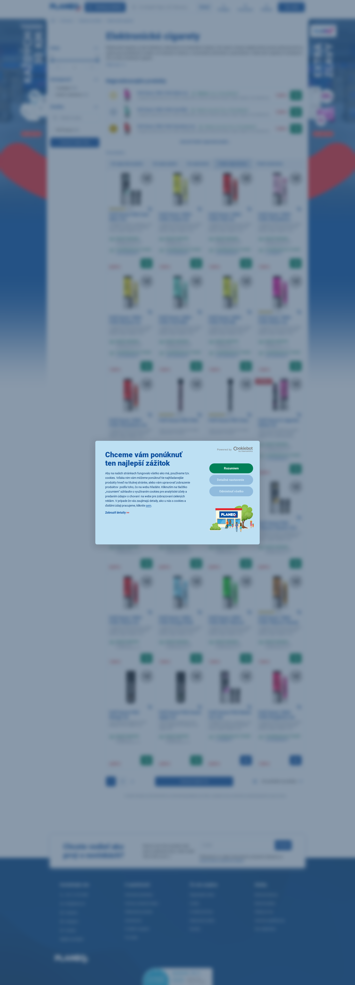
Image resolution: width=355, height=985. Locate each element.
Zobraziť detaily (117, 512)
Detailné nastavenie (230, 480)
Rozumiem (231, 468)
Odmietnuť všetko (231, 491)
